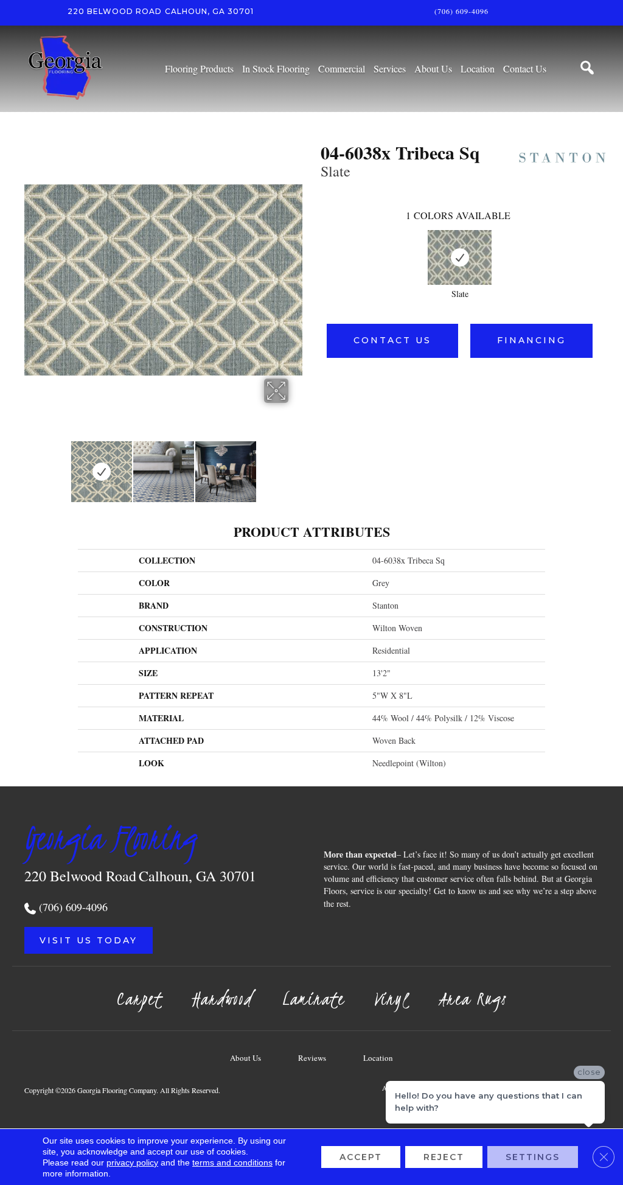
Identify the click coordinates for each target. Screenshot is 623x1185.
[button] (88, 940)
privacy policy (132, 1162)
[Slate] (460, 257)
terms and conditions (232, 1162)
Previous (30, 466)
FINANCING (531, 340)
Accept (360, 1157)
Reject (443, 1157)
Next (296, 466)
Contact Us (392, 340)
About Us (245, 1057)
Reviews (312, 1057)
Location (378, 1057)
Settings (533, 1157)
